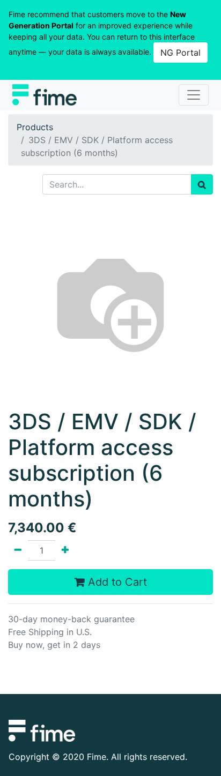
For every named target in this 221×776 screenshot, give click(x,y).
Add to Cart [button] (116, 582)
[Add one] (65, 550)
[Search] (202, 184)
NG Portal (180, 52)
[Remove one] (18, 550)
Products (35, 127)
